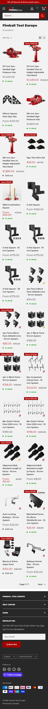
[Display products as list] (44, 38)
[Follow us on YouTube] (14, 669)
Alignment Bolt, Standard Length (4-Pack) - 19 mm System (35, 470)
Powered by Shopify (11, 703)
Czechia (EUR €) (25, 657)
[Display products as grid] (40, 38)
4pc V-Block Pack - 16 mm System (36, 334)
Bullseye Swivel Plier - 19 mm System (34, 564)
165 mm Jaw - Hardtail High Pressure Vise (33, 116)
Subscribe (11, 644)
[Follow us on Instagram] (9, 669)
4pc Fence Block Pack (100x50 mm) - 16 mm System (36, 292)
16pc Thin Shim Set (36, 157)
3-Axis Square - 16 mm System (11, 249)
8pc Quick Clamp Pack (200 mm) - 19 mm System (12, 424)
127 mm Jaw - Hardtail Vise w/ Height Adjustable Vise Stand (35, 70)
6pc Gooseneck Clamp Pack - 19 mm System (34, 380)
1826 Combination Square (11, 206)
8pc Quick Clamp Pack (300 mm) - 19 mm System (36, 424)
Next (40, 584)
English (7, 657)
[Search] (42, 15)
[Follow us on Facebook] (4, 669)
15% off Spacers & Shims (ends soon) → (24, 2)
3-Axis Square (33, 205)
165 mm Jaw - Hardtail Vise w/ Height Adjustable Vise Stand (11, 162)
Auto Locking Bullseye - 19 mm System (11, 517)
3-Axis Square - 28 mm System (11, 290)
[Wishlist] (37, 8)
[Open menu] (4, 9)
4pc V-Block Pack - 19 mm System (12, 378)
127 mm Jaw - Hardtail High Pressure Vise (9, 69)
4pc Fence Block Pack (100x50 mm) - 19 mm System (12, 336)
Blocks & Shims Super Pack (10, 563)
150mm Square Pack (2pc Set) (10, 115)
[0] (43, 8)
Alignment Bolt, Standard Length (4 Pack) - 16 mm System (12, 470)
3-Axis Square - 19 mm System (35, 249)
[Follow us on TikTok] (19, 669)
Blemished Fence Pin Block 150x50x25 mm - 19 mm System (36, 518)
